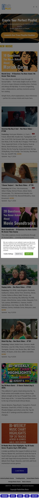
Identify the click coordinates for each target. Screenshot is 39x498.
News (27, 496)
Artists (13, 496)
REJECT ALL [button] (19, 253)
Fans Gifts (34, 496)
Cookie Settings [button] (8, 254)
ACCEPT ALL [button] (29, 253)
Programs (4, 496)
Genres (20, 496)
